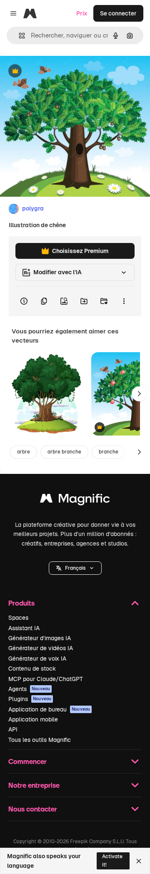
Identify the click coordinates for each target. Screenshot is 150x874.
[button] (75, 568)
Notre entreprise (34, 785)
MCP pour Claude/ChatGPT (45, 679)
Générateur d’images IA (39, 638)
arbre (23, 451)
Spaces (18, 617)
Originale (55, 71)
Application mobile (33, 719)
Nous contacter (32, 808)
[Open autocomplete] (18, 36)
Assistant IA (24, 628)
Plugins (29, 699)
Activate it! (112, 860)
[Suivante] (139, 394)
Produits (21, 603)
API (13, 729)
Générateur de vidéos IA (40, 648)
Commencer (27, 761)
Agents (29, 689)
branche (108, 451)
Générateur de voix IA (37, 658)
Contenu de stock (32, 668)
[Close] (139, 861)
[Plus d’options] (123, 301)
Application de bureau (49, 709)
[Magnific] (75, 500)
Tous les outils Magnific (39, 740)
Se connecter (118, 13)
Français (75, 568)
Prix (82, 13)
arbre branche (64, 451)
